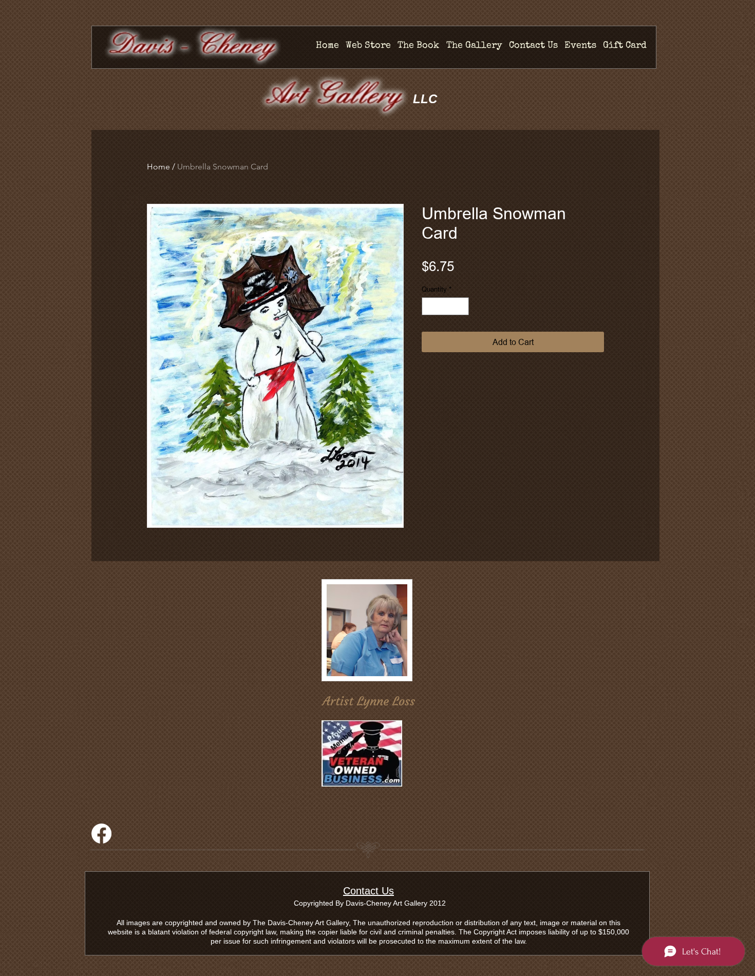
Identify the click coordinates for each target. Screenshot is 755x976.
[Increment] (462, 306)
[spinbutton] (446, 306)
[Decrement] (429, 306)
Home (158, 166)
